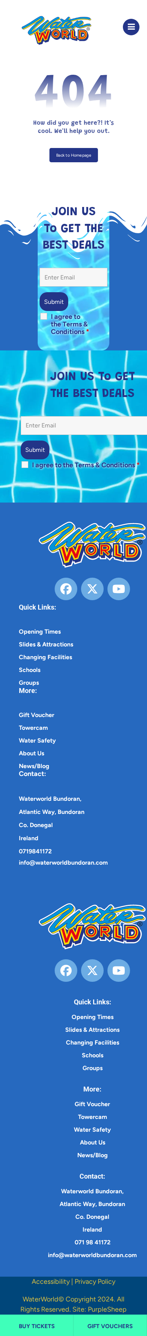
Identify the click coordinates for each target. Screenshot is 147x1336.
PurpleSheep (107, 1309)
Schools (29, 669)
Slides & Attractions (46, 644)
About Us (31, 753)
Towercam (33, 727)
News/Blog (34, 766)
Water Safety (37, 740)
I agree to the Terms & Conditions (70, 324)
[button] (131, 27)
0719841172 (35, 851)
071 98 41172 (92, 1242)
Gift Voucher (36, 715)
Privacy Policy (95, 1281)
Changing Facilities (45, 657)
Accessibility (51, 1281)
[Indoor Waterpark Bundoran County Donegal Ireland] (50, 30)
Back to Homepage (73, 155)
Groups (29, 682)
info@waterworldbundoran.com (63, 862)
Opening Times (40, 631)
